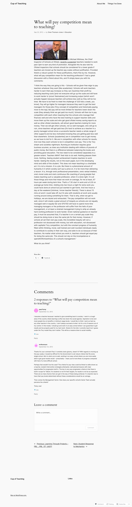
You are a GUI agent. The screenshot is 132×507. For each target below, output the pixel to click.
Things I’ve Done (114, 4)
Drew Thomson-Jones (55, 32)
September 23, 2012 (46, 312)
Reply (36, 338)
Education (68, 32)
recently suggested (68, 62)
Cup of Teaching (18, 3)
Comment (91, 428)
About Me (101, 4)
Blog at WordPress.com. (19, 495)
